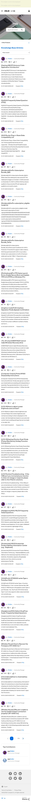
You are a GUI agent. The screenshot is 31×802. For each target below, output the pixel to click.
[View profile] (3, 59)
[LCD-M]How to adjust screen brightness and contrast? (12, 407)
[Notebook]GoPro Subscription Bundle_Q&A (12, 171)
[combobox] (15, 30)
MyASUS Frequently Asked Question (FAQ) (14, 101)
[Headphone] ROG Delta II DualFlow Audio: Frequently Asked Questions (14, 612)
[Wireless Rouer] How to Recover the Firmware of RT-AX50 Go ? (14, 645)
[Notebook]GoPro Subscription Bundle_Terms (12, 241)
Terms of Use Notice (7, 790)
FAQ (22, 86)
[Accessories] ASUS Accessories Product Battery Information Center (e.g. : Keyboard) (14, 545)
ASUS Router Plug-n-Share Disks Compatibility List (13, 136)
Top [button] (4, 798)
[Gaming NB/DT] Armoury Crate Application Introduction (12, 66)
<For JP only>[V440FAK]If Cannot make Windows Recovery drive (13, 342)
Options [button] (29, 42)
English (6, 786)
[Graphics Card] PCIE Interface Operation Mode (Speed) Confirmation (15, 309)
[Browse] (2, 11)
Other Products (6, 42)
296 (18, 738)
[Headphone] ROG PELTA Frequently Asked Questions (14, 512)
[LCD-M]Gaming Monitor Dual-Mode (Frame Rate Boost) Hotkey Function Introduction (14, 441)
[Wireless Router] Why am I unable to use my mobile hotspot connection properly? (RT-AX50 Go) (14, 712)
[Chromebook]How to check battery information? (14, 678)
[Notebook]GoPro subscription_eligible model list (15, 204)
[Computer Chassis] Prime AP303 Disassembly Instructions (13, 375)
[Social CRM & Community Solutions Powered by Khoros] (25, 798)
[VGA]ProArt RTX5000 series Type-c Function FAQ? (14, 579)
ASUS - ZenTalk (9, 11)
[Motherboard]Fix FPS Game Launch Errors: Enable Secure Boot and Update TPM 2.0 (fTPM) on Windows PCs (15, 275)
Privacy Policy (17, 790)
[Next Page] (22, 738)
